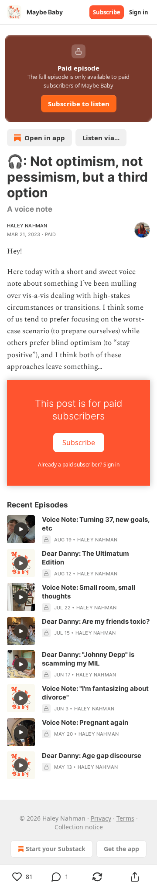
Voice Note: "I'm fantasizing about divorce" (95, 692)
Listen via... (100, 137)
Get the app (121, 849)
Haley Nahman (27, 226)
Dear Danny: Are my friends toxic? (96, 621)
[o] (21, 529)
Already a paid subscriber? (78, 464)
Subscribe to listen (78, 103)
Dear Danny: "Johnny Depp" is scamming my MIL (88, 658)
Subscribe (106, 12)
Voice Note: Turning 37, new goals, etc (96, 523)
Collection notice (79, 827)
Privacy (101, 818)
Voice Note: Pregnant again (85, 722)
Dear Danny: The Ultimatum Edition (85, 557)
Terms (125, 818)
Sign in (138, 12)
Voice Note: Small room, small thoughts (88, 591)
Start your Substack (55, 849)
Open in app (44, 137)
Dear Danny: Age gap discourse (91, 755)
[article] (78, 529)
